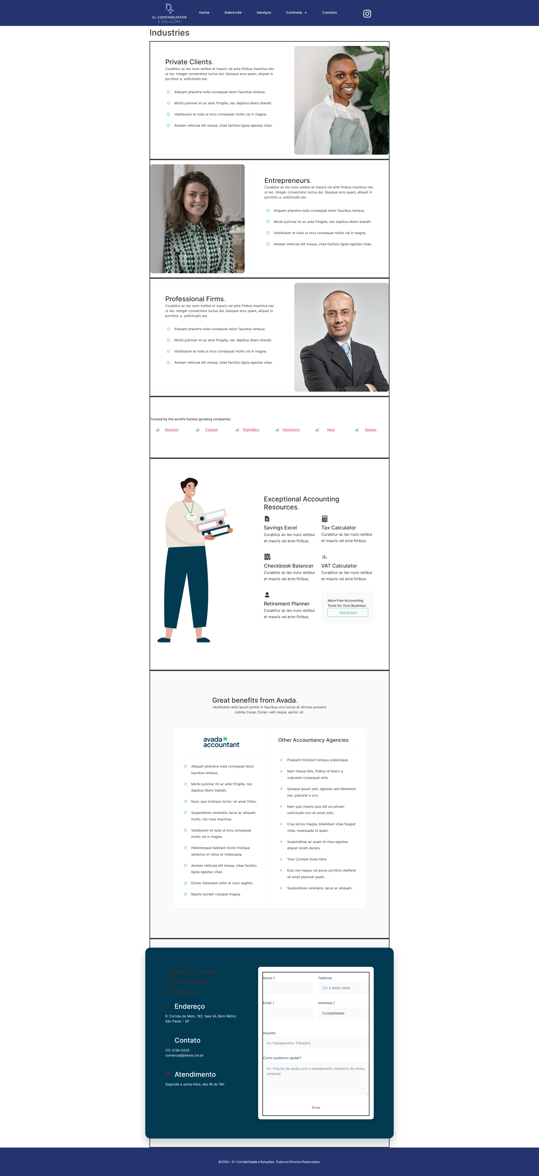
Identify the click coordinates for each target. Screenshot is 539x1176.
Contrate (294, 12)
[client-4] (289, 432)
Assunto (269, 1033)
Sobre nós (233, 12)
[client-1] (170, 432)
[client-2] (209, 432)
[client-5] (329, 432)
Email (268, 1003)
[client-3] (249, 432)
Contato (329, 12)
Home (204, 12)
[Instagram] (367, 14)
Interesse (326, 1003)
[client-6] (369, 432)
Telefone (325, 978)
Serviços (264, 12)
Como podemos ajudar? (282, 1058)
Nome (269, 978)
